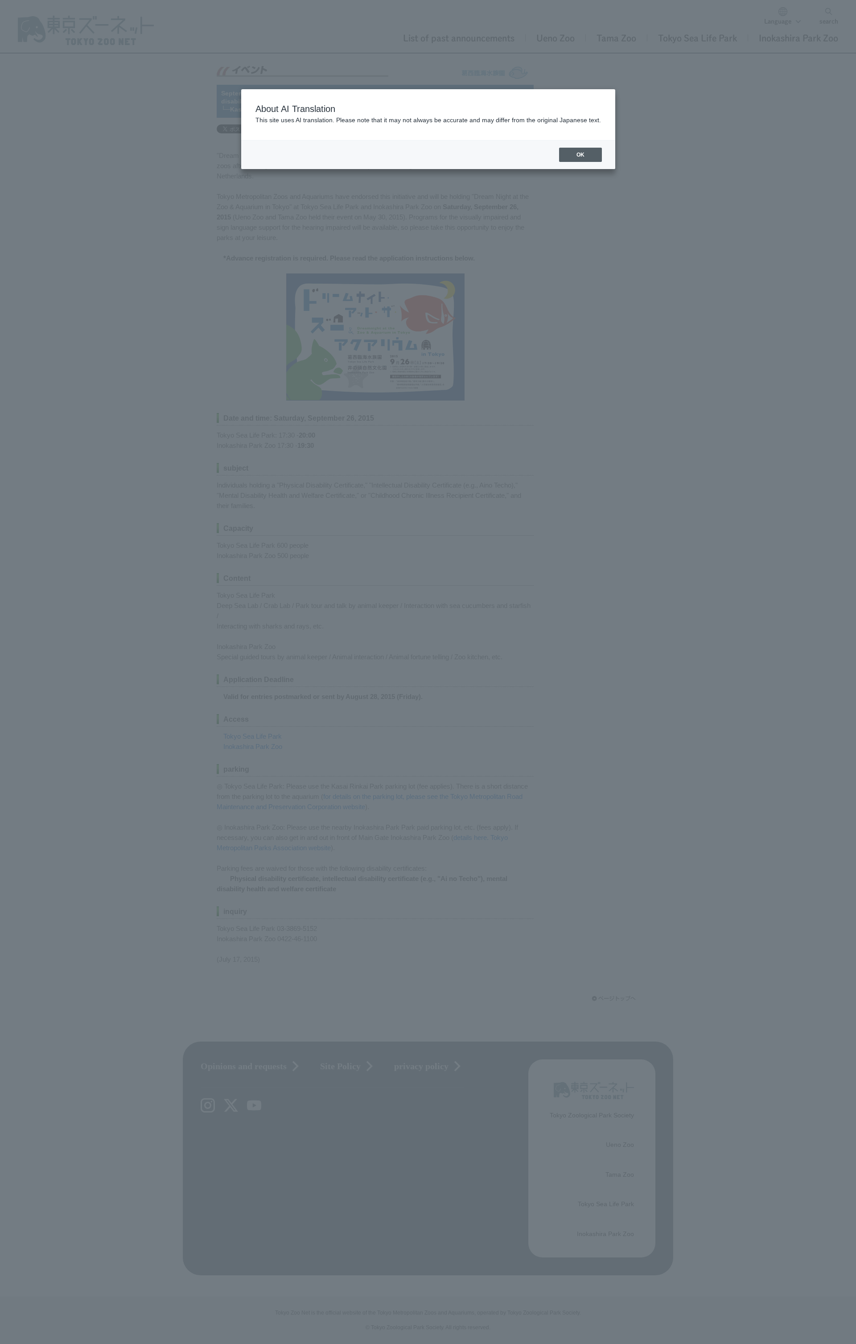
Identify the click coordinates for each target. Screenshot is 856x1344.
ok (580, 155)
